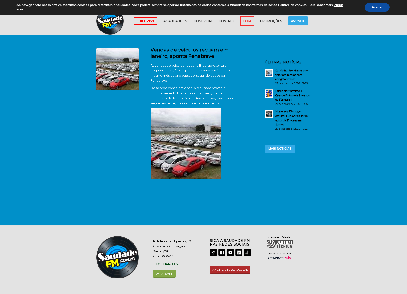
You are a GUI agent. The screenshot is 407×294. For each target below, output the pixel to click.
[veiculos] (117, 69)
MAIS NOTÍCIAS (280, 148)
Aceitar (377, 7)
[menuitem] (175, 21)
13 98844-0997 (167, 264)
